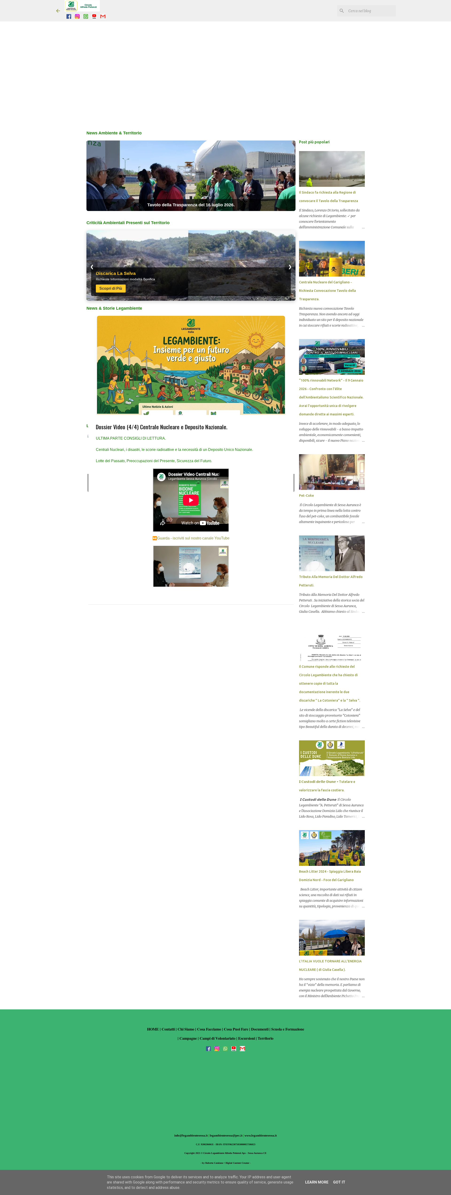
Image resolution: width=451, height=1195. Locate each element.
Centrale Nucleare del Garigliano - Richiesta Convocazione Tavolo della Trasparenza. (327, 290)
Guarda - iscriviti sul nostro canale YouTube (193, 538)
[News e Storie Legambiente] (190, 367)
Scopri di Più (110, 288)
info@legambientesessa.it (191, 1135)
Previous (91, 463)
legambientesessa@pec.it (226, 1135)
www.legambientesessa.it (261, 1135)
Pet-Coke (306, 495)
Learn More (316, 1182)
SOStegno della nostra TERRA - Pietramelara (191, 205)
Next (290, 463)
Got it (339, 1182)
